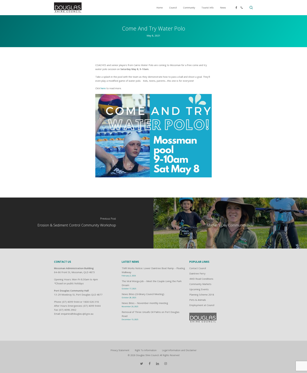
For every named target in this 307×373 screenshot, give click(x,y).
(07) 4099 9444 (70, 301)
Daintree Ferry (197, 273)
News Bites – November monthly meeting (145, 303)
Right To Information (146, 350)
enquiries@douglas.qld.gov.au (77, 313)
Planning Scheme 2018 (201, 294)
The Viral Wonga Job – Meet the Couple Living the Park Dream (151, 283)
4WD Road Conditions (201, 278)
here (103, 88)
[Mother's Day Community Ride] (230, 223)
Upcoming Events (199, 289)
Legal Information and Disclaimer (179, 350)
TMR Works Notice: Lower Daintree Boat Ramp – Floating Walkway (153, 270)
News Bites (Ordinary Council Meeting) (143, 294)
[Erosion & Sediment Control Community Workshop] (77, 223)
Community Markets (200, 284)
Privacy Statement (119, 350)
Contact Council (197, 268)
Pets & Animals (197, 299)
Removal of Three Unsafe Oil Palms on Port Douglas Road (150, 314)
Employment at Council (201, 305)
